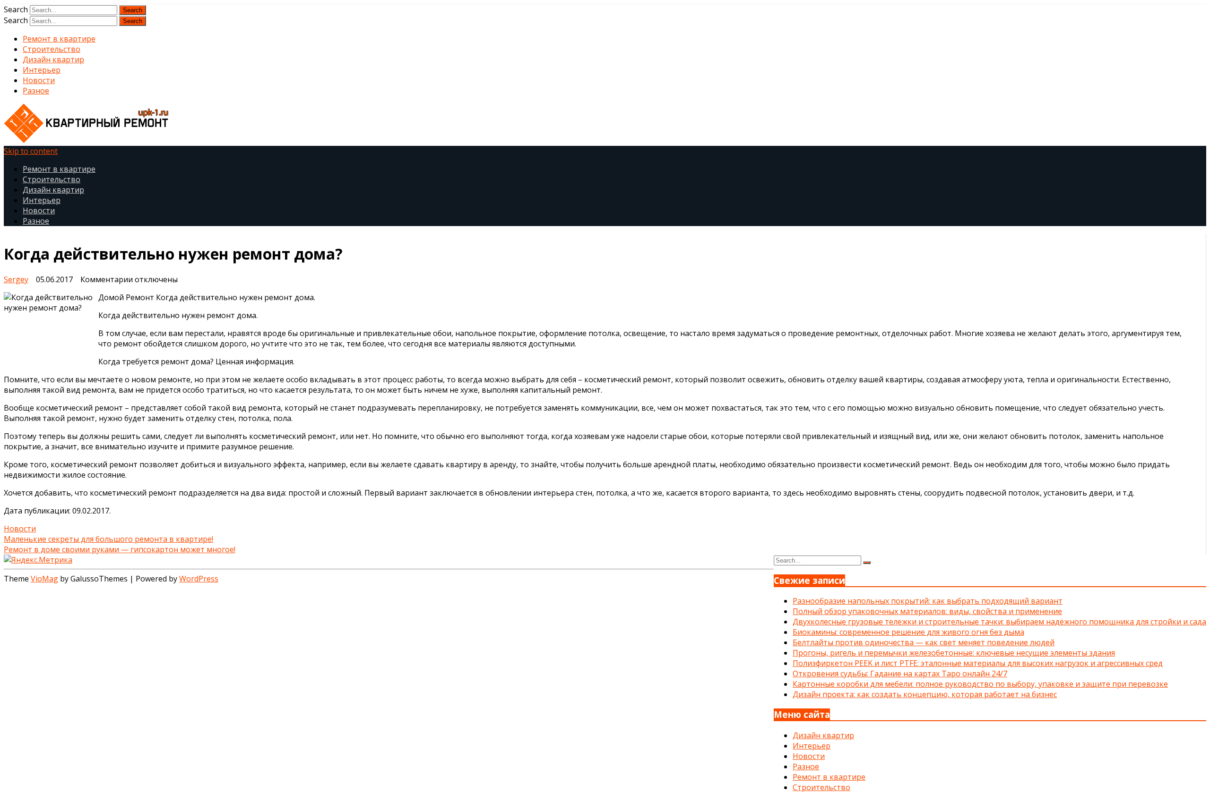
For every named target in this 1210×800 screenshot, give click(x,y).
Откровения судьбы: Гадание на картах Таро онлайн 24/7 (900, 673)
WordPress (198, 578)
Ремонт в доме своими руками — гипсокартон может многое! (119, 549)
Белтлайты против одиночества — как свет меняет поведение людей (923, 642)
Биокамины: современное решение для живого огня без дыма (908, 632)
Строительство (51, 49)
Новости (39, 80)
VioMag (44, 578)
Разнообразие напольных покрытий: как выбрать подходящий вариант (928, 601)
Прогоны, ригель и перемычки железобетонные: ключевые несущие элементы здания (954, 653)
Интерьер (41, 70)
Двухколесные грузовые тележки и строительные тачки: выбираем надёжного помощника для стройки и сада (999, 621)
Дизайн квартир (53, 59)
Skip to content (31, 151)
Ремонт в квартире (59, 39)
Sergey (16, 279)
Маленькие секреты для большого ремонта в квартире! (108, 539)
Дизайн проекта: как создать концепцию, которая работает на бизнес (925, 694)
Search (16, 9)
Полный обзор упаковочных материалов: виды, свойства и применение (927, 611)
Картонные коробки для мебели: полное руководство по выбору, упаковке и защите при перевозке (980, 684)
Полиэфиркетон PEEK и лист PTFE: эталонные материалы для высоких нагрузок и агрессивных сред (978, 663)
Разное (36, 90)
